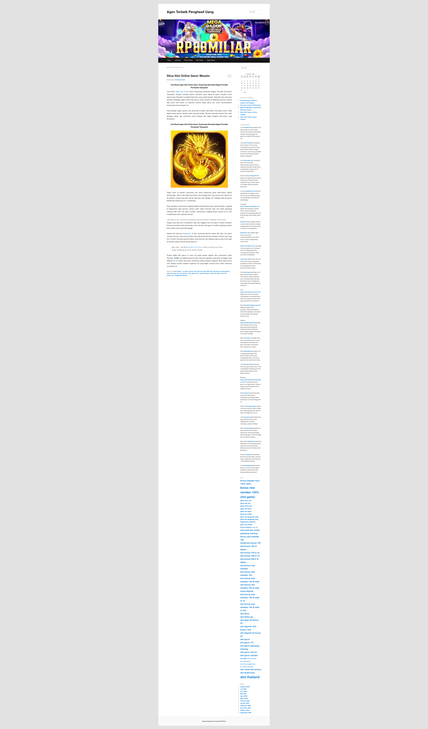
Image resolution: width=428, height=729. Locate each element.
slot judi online (252, 658)
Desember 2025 (245, 705)
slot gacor (245, 639)
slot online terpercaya (246, 666)
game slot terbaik (246, 524)
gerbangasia (248, 351)
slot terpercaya (247, 672)
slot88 (243, 542)
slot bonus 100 (254, 542)
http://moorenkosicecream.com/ (250, 292)
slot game (243, 658)
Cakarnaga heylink (250, 406)
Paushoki (250, 143)
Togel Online (211, 60)
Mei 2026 (243, 694)
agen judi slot (225, 271)
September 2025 (245, 712)
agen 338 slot (198, 271)
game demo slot (245, 500)
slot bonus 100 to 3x (250, 552)
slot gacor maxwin (249, 655)
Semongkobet (247, 465)
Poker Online (188, 60)
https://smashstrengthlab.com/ (250, 206)
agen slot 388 (186, 273)
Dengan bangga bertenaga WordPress (214, 721)
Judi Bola (178, 60)
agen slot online (215, 273)
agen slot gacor (205, 273)
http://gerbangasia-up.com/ (252, 305)
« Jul (244, 92)
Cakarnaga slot (248, 160)
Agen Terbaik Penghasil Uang (190, 11)
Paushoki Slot (254, 176)
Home (169, 60)
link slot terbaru (245, 527)
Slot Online (199, 60)
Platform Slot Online (196, 247)
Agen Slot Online (182, 91)
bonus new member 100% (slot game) (249, 492)
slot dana (244, 613)
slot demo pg (246, 616)
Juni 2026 (243, 691)
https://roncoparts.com (247, 246)
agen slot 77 (195, 273)
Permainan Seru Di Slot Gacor (250, 105)
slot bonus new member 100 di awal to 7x (249, 597)
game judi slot (245, 503)
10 (242, 83)
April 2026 (243, 696)
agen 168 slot (189, 271)
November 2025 (245, 708)
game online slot (246, 506)
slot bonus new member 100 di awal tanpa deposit (249, 587)
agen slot (170, 273)
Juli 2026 (243, 689)
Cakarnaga (243, 259)
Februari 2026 (245, 701)
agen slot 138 (177, 273)
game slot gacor (245, 511)
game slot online (246, 514)
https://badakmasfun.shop (248, 323)
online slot (255, 527)
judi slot (175, 260)
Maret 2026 (244, 698)
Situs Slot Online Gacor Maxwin (188, 76)
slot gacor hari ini (248, 652)
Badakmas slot (251, 191)
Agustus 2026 (245, 687)
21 (253, 86)
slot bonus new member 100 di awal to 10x (249, 607)
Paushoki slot (247, 127)
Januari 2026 (244, 703)
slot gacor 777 (247, 642)
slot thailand (249, 677)
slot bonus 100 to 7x (250, 555)
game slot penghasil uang (249, 517)
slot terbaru (255, 669)
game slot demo (245, 509)
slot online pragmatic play (247, 664)
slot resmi (245, 669)
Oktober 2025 (244, 710)
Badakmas (187, 233)
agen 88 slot (217, 271)
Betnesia (243, 222)
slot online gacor (245, 661)
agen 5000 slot (207, 271)
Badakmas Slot (253, 441)
